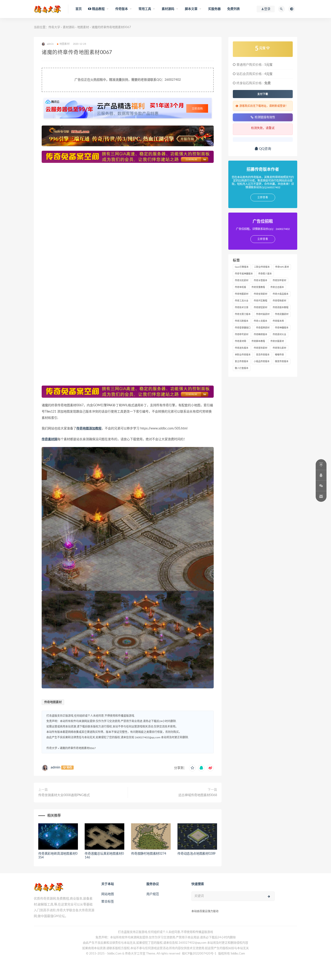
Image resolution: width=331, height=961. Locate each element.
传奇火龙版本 (260, 321)
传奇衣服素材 (277, 341)
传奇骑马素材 (279, 348)
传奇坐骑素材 (260, 294)
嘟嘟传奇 (279, 355)
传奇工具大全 (241, 301)
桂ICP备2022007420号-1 (199, 953)
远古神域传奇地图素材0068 (197, 795)
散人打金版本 (241, 368)
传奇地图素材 (53, 702)
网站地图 (107, 894)
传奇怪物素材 (279, 301)
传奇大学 (54, 27)
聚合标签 (107, 901)
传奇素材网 (49, 439)
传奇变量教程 (258, 287)
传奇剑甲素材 (279, 280)
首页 (78, 9)
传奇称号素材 (241, 334)
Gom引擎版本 (242, 267)
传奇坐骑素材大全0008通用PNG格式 (64, 795)
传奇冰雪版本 (260, 280)
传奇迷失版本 (241, 348)
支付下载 (262, 94)
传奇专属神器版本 (244, 274)
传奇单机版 (240, 287)
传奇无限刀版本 (243, 314)
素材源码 (69, 27)
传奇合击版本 (277, 287)
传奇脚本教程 (258, 341)
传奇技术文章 (241, 307)
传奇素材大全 (279, 334)
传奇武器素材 (281, 314)
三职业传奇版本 (262, 267)
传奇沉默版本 (241, 321)
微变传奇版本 (281, 361)
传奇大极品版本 (280, 294)
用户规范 (152, 894)
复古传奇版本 (241, 361)
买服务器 (214, 9)
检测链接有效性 (265, 117)
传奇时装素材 (263, 314)
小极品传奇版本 (262, 361)
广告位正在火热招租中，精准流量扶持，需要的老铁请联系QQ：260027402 (128, 79)
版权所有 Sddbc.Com (231, 953)
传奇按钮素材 (260, 307)
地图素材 (83, 27)
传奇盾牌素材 (263, 328)
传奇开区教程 (260, 301)
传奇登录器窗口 (243, 328)
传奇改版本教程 (280, 307)
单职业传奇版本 (243, 355)
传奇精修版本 (260, 334)
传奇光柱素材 (241, 280)
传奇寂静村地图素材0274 (148, 853)
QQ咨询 (264, 148)
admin (55, 767)
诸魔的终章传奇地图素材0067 (78, 748)
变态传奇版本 (263, 355)
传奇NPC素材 (282, 267)
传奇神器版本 (281, 328)
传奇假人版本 (265, 274)
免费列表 (233, 9)
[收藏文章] (192, 768)
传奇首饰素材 (260, 348)
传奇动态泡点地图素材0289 (196, 853)
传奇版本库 (278, 321)
